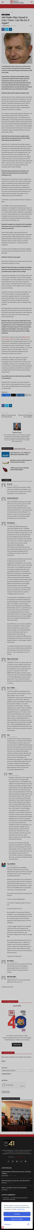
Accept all (17, 1214)
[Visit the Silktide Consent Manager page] (28, 1224)
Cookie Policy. (21, 1209)
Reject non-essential (17, 1219)
